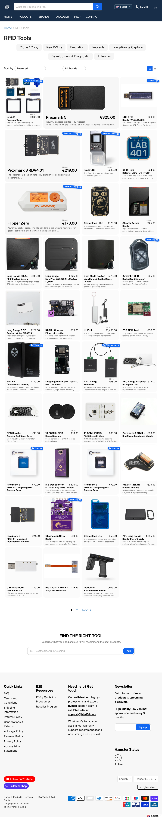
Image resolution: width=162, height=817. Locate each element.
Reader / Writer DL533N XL (20, 333)
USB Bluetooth (15, 587)
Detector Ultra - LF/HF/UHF (136, 173)
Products (24, 16)
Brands (44, 16)
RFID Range (90, 381)
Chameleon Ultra (93, 223)
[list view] (155, 68)
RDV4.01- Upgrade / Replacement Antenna (18, 540)
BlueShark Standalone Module (137, 436)
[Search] (97, 6)
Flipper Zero (18, 223)
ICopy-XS (89, 169)
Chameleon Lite (93, 535)
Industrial (89, 587)
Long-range (52, 275)
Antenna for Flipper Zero (19, 436)
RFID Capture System (17, 279)
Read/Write (54, 47)
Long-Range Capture (127, 47)
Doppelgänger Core (56, 381)
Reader (126, 226)
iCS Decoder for (54, 484)
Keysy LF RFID (130, 275)
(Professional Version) (18, 384)
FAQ (6, 693)
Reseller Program (47, 706)
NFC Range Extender (134, 381)
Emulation (77, 47)
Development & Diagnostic (70, 56)
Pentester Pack (14, 120)
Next (85, 610)
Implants (98, 47)
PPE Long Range (131, 535)
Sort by (8, 68)
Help (77, 16)
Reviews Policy (13, 736)
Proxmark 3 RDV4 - (133, 433)
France (144, 778)
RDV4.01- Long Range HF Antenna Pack (19, 488)
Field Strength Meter (94, 436)
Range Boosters (53, 436)
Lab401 (11, 116)
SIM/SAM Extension (55, 590)
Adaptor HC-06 (14, 590)
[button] (154, 815)
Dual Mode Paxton (94, 275)
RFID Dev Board (53, 384)
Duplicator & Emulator (133, 279)
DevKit (48, 539)
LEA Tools (43, 797)
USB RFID (127, 116)
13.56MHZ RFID (93, 433)
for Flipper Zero (130, 384)
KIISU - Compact (55, 330)
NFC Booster (14, 433)
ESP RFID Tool (130, 330)
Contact (92, 16)
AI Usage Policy (14, 731)
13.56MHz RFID (54, 433)
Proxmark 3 (13, 484)
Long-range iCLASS (18, 275)
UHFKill (88, 330)
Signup (143, 727)
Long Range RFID (16, 330)
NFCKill (11, 381)
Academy (62, 16)
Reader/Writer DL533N (133, 120)
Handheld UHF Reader (95, 590)
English (123, 778)
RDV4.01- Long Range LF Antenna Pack (96, 488)
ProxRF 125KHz (131, 484)
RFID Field (128, 169)
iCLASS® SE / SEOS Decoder (59, 487)
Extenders (89, 384)
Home (8, 16)
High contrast (147, 787)
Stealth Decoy (130, 223)
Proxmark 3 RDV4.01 (25, 170)
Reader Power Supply (133, 539)
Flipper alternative (54, 333)
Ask (129, 651)
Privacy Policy (13, 741)
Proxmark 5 (56, 117)
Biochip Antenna (130, 487)
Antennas (104, 56)
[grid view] (150, 68)
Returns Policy (13, 717)
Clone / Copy (29, 47)
